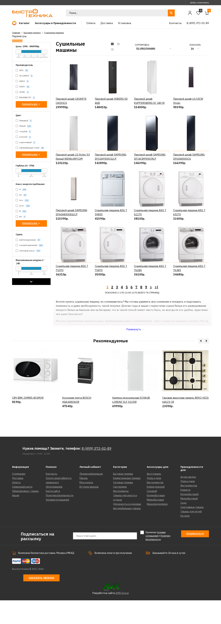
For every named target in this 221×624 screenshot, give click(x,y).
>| (156, 287)
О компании (18, 473)
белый (25, 126)
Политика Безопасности (59, 495)
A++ (23, 200)
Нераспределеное (157, 504)
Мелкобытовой (189, 498)
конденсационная (30, 245)
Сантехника (120, 486)
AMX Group (122, 593)
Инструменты (121, 491)
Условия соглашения (57, 499)
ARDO (23, 81)
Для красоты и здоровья (127, 504)
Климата (185, 489)
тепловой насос (29, 250)
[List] (112, 49)
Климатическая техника (127, 478)
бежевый (25, 120)
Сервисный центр (22, 486)
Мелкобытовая (155, 499)
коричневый (27, 142)
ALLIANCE (25, 75)
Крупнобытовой (189, 494)
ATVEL (23, 92)
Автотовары (154, 473)
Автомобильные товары (127, 508)
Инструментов (155, 482)
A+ (22, 195)
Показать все (30, 104)
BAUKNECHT (26, 97)
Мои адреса (86, 482)
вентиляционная (29, 239)
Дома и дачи (154, 478)
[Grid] (112, 44)
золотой (24, 136)
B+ (22, 216)
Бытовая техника (32, 32)
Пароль (83, 478)
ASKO (24, 86)
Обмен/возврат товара (25, 491)
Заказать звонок (41, 578)
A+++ (24, 205)
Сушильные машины (54, 32)
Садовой (152, 491)
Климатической (156, 486)
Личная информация (91, 473)
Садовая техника (123, 482)
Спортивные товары (192, 507)
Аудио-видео (188, 476)
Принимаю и (158, 536)
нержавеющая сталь (31, 147)
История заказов (89, 486)
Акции (15, 495)
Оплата (16, 482)
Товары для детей (191, 511)
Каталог (185, 515)
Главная (16, 32)
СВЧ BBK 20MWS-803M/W (28, 397)
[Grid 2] (118, 44)
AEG (23, 70)
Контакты (51, 473)
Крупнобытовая (156, 495)
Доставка (17, 478)
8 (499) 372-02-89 (96, 448)
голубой (24, 131)
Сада (183, 502)
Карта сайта (53, 491)
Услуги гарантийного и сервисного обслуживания (58, 482)
